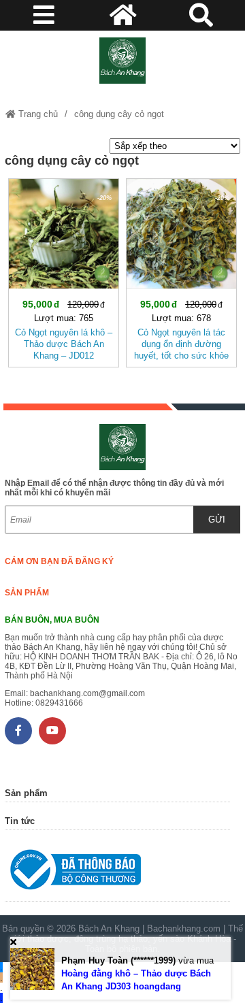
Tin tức (20, 821)
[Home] (122, 60)
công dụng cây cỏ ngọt (119, 114)
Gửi (216, 519)
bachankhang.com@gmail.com (87, 693)
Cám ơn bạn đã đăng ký (59, 561)
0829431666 (59, 703)
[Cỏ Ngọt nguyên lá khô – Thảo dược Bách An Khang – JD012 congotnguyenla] (63, 270)
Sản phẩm (27, 592)
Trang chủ (37, 114)
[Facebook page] (18, 730)
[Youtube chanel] (52, 730)
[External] (117, 873)
